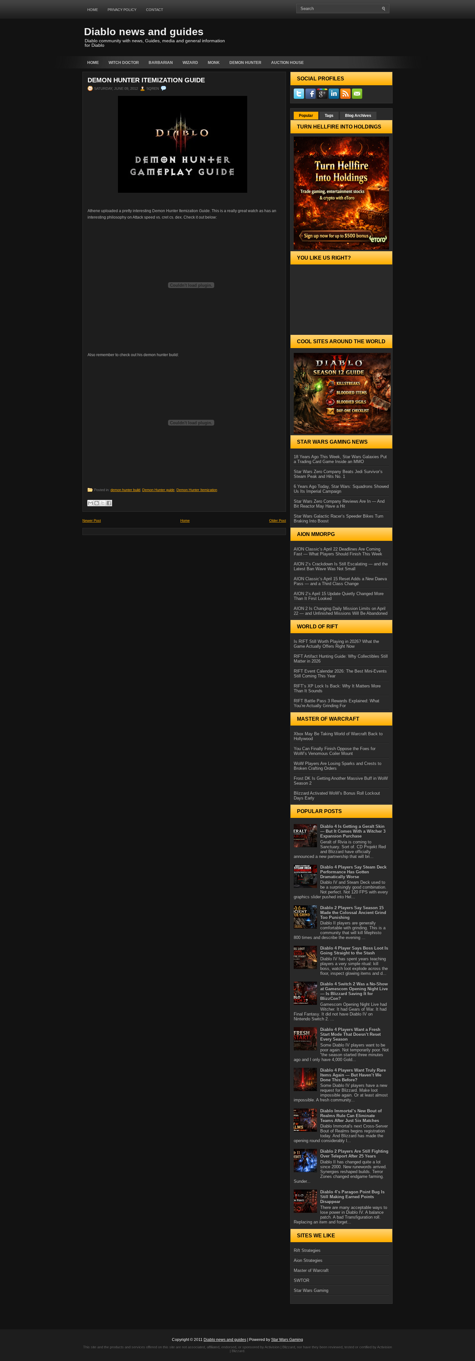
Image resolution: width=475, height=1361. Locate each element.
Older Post (277, 520)
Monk (214, 62)
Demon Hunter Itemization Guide (146, 80)
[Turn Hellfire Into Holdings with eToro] (341, 193)
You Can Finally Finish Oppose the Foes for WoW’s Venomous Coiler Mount (334, 751)
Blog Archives (358, 115)
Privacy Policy (122, 10)
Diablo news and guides (144, 31)
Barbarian (161, 62)
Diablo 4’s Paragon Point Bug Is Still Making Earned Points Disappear (352, 1197)
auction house (287, 62)
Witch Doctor (124, 62)
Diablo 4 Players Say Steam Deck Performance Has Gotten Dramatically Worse (353, 872)
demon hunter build (125, 490)
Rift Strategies (307, 1250)
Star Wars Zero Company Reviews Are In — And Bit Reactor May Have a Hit (339, 504)
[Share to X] (103, 503)
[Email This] (90, 503)
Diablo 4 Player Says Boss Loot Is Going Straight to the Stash (354, 950)
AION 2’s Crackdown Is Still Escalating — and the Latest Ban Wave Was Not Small (341, 566)
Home (92, 10)
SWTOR (301, 1280)
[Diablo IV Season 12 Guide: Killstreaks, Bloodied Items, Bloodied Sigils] (341, 393)
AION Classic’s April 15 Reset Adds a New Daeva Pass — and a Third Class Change (340, 581)
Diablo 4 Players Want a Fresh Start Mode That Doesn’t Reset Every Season (350, 1034)
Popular (306, 115)
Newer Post (91, 520)
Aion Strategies (308, 1260)
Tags (329, 115)
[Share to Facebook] (109, 503)
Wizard (190, 62)
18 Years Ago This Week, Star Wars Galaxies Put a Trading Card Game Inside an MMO (340, 459)
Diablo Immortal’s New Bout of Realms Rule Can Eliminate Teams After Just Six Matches (351, 1115)
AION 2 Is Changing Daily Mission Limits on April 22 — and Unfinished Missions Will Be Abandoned (340, 611)
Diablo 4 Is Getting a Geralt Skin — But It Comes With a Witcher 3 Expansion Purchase (352, 831)
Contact (154, 10)
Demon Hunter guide (158, 490)
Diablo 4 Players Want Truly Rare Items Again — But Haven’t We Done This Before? (353, 1075)
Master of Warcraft (311, 1270)
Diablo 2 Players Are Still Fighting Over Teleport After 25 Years (354, 1154)
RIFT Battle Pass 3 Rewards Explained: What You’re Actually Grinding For (336, 703)
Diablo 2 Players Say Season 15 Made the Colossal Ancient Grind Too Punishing (353, 912)
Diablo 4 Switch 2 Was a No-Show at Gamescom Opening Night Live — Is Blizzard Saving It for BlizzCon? (354, 991)
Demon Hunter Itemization (196, 490)
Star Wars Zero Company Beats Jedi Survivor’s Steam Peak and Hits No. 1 (338, 474)
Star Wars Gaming (311, 1290)
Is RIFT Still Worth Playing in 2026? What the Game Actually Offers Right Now (336, 644)
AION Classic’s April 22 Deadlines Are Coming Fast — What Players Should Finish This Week (338, 551)
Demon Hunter (245, 62)
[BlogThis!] (96, 503)
